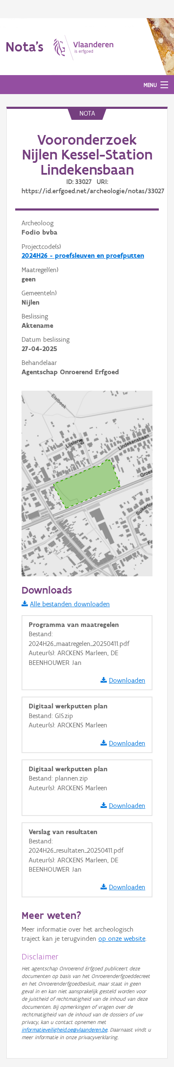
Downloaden (127, 680)
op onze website (121, 939)
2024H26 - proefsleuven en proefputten (83, 255)
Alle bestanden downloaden (70, 604)
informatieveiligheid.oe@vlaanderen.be (64, 1029)
